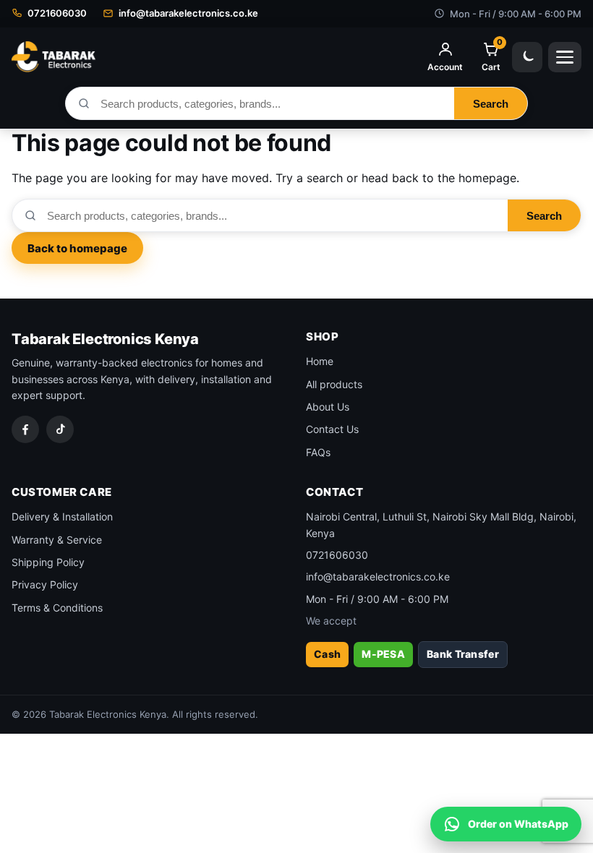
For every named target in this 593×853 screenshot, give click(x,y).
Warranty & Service (57, 539)
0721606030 (337, 555)
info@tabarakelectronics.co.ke (378, 576)
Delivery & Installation (62, 516)
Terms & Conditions (57, 607)
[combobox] (272, 103)
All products (334, 384)
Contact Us (332, 429)
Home (319, 361)
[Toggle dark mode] (527, 57)
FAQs (318, 452)
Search (490, 104)
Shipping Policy (48, 562)
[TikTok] (60, 429)
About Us (327, 406)
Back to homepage (77, 248)
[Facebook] (25, 429)
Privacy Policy (45, 584)
